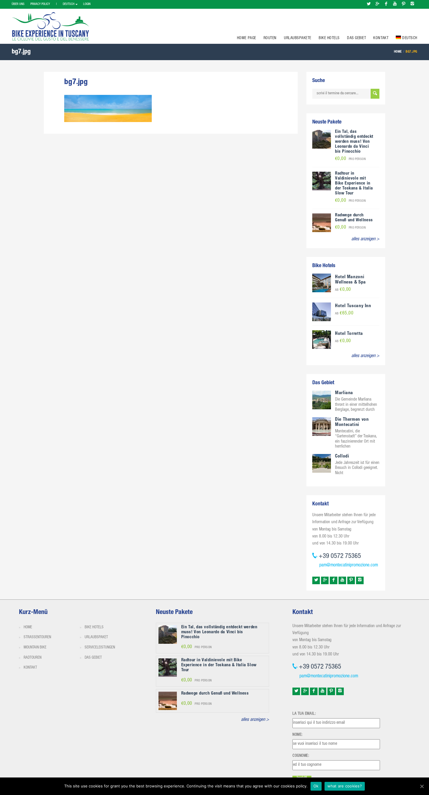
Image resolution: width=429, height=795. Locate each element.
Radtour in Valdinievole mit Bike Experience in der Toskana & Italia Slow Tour (354, 183)
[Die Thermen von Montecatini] (321, 427)
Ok (316, 786)
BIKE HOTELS (329, 38)
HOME (28, 627)
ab (343, 290)
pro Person (350, 159)
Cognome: (300, 756)
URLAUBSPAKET (96, 637)
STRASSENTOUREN (37, 637)
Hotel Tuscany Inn (353, 306)
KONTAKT (380, 38)
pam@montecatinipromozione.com (348, 565)
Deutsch (68, 4)
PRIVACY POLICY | (43, 4)
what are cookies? (344, 786)
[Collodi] (321, 464)
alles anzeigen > (365, 239)
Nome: (297, 735)
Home (398, 51)
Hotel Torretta (349, 334)
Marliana (344, 393)
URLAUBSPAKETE (297, 38)
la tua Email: (304, 714)
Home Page (246, 38)
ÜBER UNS (18, 4)
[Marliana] (321, 400)
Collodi (342, 456)
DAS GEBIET (356, 38)
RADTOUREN (32, 658)
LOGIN (86, 4)
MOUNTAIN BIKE (35, 648)
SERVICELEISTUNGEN (100, 648)
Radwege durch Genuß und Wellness (354, 217)
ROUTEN (270, 38)
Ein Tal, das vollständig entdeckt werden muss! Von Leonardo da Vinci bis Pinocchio (354, 142)
